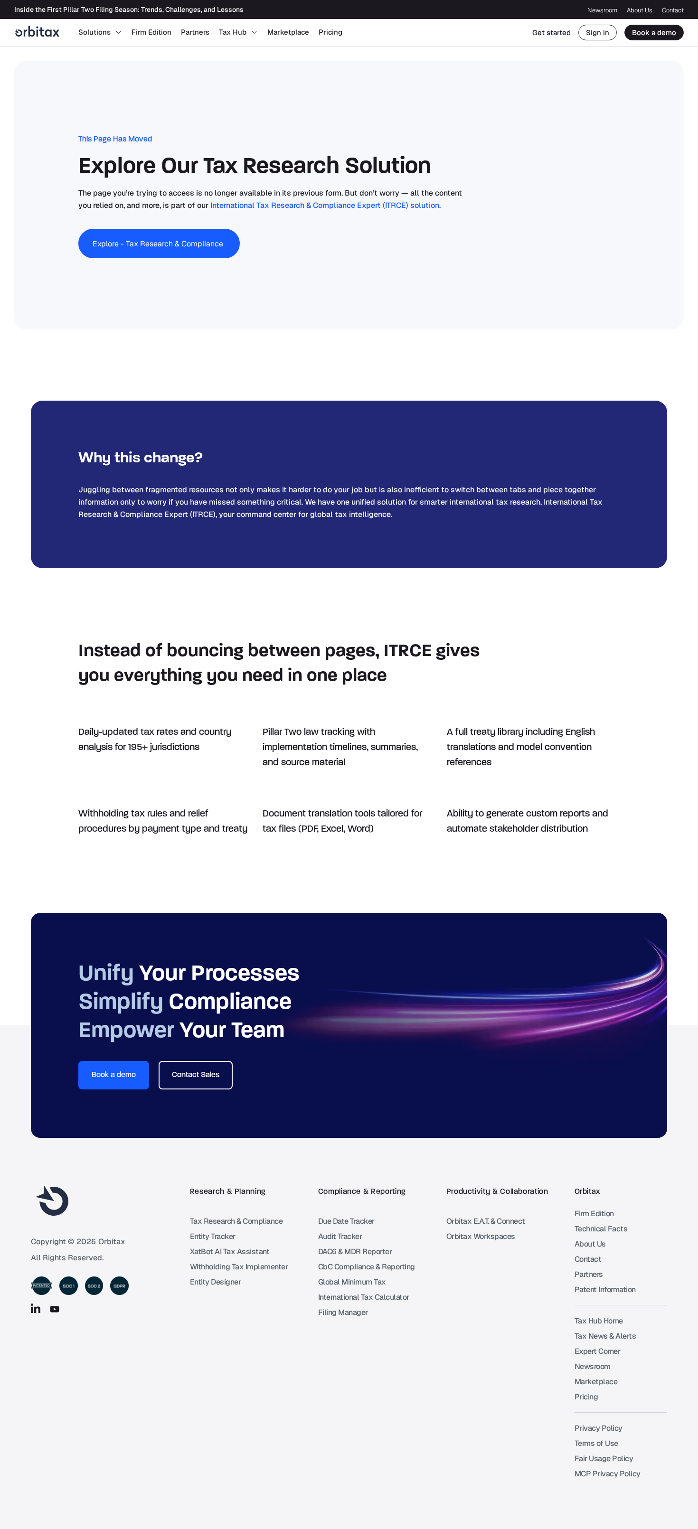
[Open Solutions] (118, 32)
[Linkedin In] (35, 1309)
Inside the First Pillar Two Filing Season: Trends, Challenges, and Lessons (129, 9)
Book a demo (654, 32)
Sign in (597, 32)
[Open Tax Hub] (254, 32)
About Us (639, 10)
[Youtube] (54, 1309)
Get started (551, 32)
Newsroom (602, 10)
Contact (673, 10)
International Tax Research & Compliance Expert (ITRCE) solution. (325, 205)
